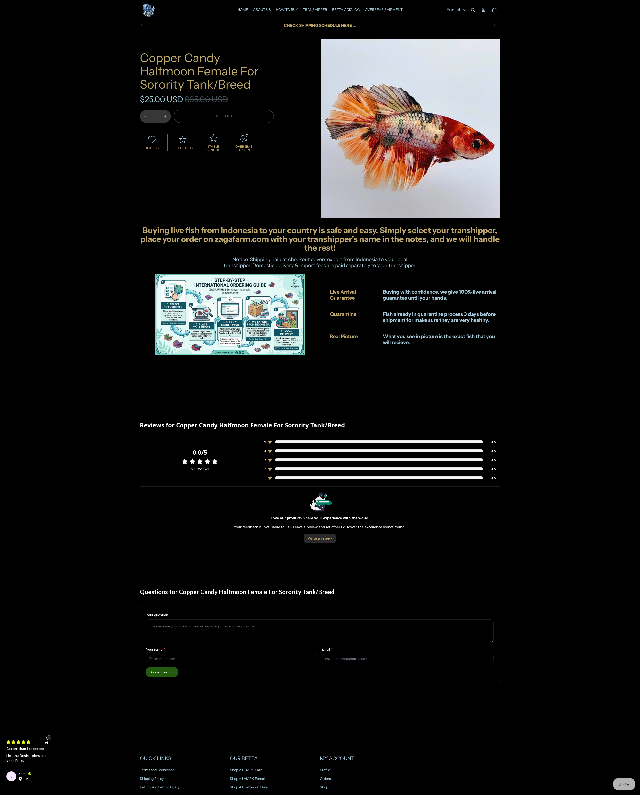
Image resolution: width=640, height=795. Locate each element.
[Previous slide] (141, 25)
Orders (325, 778)
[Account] (483, 9)
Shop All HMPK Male (246, 770)
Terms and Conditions (157, 770)
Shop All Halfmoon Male (249, 787)
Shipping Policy (152, 778)
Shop (324, 787)
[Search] (473, 9)
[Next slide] (494, 25)
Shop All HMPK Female (248, 778)
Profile (325, 770)
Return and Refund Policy (160, 787)
